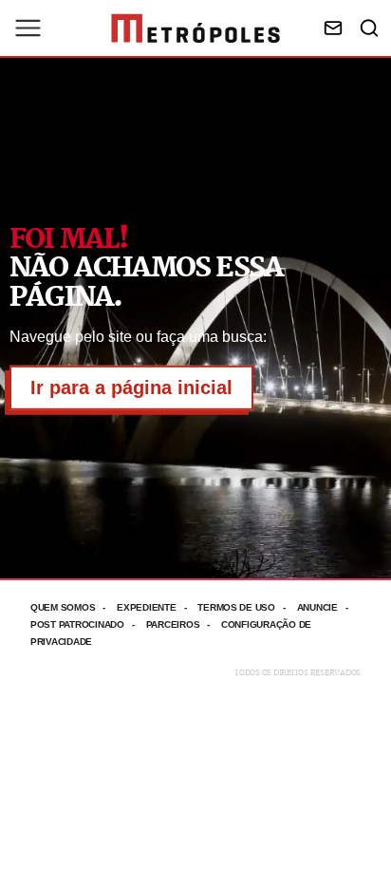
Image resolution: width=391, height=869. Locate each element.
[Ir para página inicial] (195, 28)
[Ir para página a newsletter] (333, 28)
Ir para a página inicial (131, 387)
